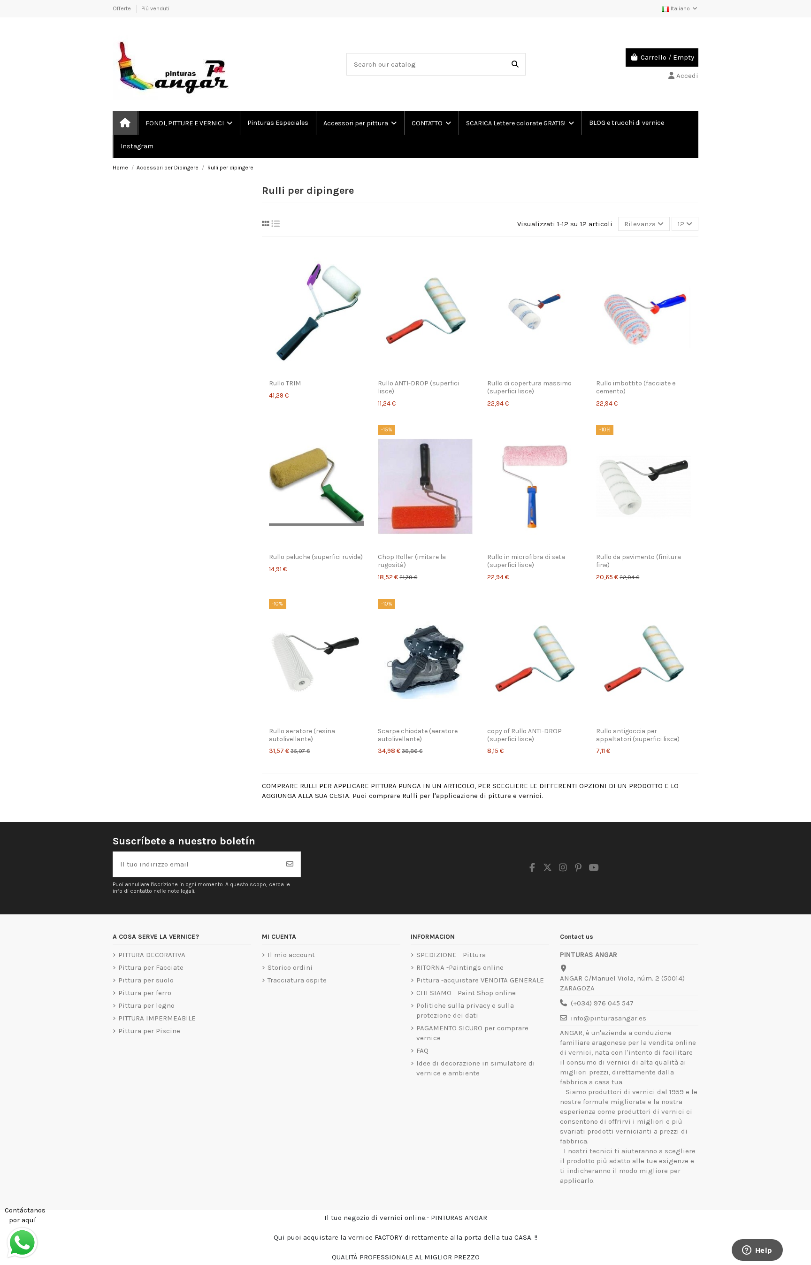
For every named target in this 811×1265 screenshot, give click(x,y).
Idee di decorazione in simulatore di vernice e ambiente (475, 1068)
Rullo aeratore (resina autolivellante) (302, 735)
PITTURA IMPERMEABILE (157, 1018)
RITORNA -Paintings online (460, 967)
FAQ (422, 1050)
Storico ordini (290, 967)
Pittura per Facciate (151, 967)
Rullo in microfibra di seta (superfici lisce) (526, 561)
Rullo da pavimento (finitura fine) (638, 561)
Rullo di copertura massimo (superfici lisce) (529, 387)
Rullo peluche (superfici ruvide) (316, 557)
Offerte (122, 8)
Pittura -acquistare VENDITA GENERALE (480, 980)
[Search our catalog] (515, 64)
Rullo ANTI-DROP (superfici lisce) (418, 387)
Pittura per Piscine (149, 1031)
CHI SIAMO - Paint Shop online (466, 993)
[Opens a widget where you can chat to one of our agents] (757, 1251)
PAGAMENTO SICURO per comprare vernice (472, 1033)
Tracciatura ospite (297, 980)
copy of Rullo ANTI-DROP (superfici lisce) (524, 735)
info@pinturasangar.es (608, 1018)
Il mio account (291, 955)
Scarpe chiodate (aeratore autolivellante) (418, 735)
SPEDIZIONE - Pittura (451, 955)
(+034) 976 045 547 (602, 1003)
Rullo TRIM (285, 383)
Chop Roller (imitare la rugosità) (412, 561)
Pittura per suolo (146, 980)
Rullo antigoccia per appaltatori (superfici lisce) (638, 735)
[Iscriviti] (289, 864)
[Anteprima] (316, 371)
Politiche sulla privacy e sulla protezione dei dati (465, 1010)
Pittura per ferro (144, 993)
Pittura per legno (146, 1005)
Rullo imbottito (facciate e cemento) (635, 387)
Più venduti (155, 8)
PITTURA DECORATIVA (151, 955)
